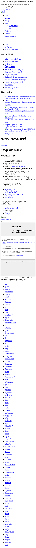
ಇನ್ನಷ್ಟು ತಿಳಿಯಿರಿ (5, 9)
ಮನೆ (6, 15)
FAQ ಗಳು (8, 31)
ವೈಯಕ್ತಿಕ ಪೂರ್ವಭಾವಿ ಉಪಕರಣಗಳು (16, 77)
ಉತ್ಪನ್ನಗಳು (8, 47)
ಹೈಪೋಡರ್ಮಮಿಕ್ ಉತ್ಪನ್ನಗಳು (14, 69)
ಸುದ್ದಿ (6, 23)
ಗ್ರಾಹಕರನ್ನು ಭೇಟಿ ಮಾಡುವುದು (14, 194)
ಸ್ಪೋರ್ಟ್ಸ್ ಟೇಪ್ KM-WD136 (13, 126)
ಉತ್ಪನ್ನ (7, 20)
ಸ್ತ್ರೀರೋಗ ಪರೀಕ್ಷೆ (9, 64)
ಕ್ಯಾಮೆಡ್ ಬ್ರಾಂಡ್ (10, 189)
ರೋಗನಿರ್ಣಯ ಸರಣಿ (11, 49)
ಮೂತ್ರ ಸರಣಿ (9, 85)
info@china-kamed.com (18, 166)
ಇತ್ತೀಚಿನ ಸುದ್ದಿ (9, 197)
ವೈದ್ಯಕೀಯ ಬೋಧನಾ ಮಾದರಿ (13, 72)
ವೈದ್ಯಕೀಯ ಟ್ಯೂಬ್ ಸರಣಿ (12, 74)
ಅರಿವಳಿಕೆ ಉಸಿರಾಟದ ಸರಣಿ (13, 59)
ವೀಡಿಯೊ (7, 33)
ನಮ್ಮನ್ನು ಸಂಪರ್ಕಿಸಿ (10, 36)
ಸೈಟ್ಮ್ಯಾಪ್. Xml (9, 213)
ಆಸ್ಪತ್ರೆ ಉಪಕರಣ (10, 67)
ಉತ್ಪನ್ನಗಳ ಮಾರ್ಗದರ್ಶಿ (12, 208)
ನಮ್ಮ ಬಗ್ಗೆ (7, 18)
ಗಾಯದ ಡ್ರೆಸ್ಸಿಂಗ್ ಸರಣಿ (12, 87)
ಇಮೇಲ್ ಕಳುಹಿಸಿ (6, 219)
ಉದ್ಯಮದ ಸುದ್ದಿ (13, 26)
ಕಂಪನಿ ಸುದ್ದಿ (12, 28)
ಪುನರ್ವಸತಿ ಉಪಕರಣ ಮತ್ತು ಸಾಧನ (15, 80)
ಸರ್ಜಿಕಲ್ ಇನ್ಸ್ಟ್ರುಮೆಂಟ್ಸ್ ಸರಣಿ (14, 82)
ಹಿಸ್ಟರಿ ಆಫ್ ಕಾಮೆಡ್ (11, 192)
